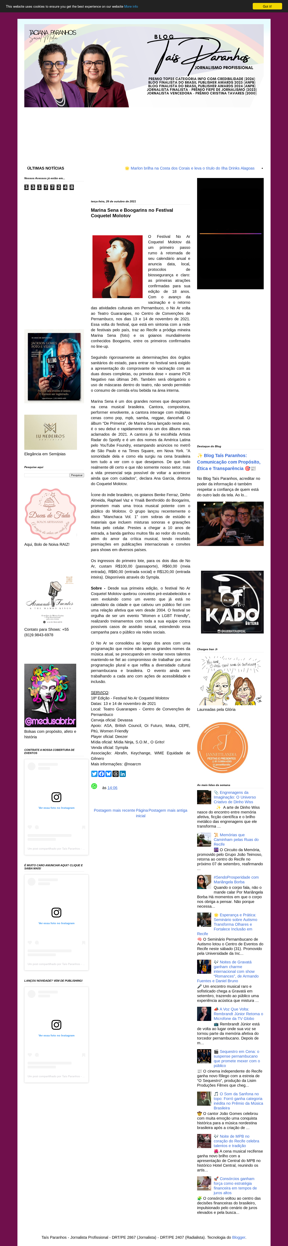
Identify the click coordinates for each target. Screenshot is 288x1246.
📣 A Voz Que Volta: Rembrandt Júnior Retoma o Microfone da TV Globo (238, 1014)
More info (131, 6)
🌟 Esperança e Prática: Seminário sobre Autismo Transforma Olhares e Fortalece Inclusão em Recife (227, 924)
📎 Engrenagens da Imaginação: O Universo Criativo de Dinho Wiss (235, 797)
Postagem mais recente (114, 810)
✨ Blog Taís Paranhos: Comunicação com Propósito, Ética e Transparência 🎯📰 (228, 462)
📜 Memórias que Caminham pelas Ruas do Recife (236, 839)
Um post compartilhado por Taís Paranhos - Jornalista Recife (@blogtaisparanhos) (79, 848)
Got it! (267, 6)
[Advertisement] (119, 132)
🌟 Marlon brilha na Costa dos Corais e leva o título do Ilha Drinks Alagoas (163, 168)
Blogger (238, 1237)
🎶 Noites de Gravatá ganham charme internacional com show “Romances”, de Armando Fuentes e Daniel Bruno (228, 971)
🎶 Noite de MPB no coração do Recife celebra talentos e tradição (236, 1141)
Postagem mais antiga (168, 810)
